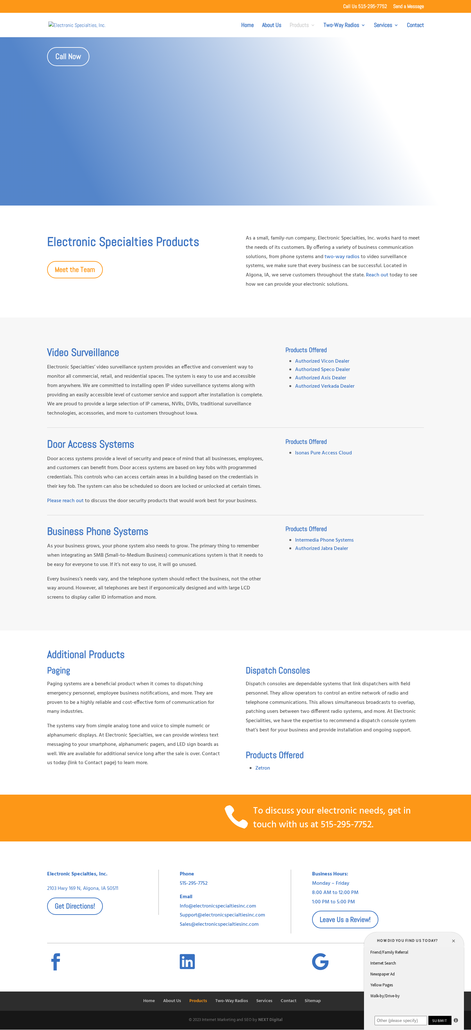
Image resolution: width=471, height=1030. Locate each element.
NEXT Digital (270, 1020)
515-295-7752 (346, 824)
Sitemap (313, 1001)
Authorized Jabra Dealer (321, 549)
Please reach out (65, 501)
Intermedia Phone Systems (324, 540)
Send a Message (408, 7)
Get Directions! (75, 905)
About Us (271, 26)
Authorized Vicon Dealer (322, 361)
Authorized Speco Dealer (322, 370)
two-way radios (342, 257)
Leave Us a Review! (345, 919)
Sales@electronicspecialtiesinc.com (219, 924)
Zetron (262, 768)
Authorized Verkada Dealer (324, 386)
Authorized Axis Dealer (320, 378)
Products (299, 26)
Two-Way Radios (341, 26)
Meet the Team (75, 269)
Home (247, 26)
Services (383, 26)
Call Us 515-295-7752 (365, 7)
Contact (415, 26)
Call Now (68, 56)
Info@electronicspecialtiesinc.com (218, 906)
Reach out (378, 275)
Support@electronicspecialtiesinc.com (222, 915)
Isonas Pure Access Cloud (323, 453)
